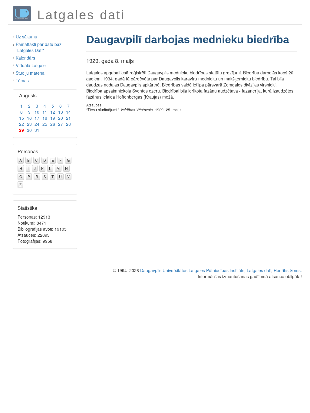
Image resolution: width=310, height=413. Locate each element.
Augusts (28, 95)
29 (21, 130)
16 (29, 118)
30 (29, 130)
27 (60, 124)
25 (44, 124)
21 (68, 118)
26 (52, 124)
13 (60, 112)
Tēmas (22, 80)
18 (44, 118)
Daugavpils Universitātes (163, 270)
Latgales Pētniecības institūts (216, 270)
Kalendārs (25, 58)
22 (21, 124)
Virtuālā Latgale (31, 65)
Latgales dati (259, 270)
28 (68, 124)
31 (37, 130)
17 (37, 118)
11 (44, 112)
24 (37, 124)
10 (37, 112)
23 (29, 124)
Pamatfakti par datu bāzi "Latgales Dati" (39, 47)
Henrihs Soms (287, 270)
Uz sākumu (26, 37)
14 (68, 112)
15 (21, 118)
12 (52, 112)
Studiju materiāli (31, 73)
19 (52, 118)
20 (60, 118)
